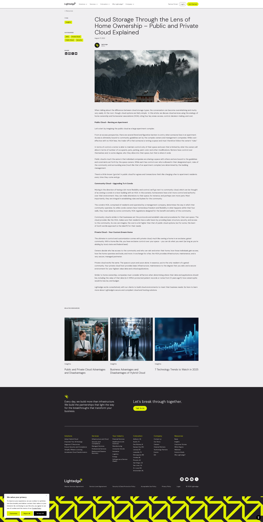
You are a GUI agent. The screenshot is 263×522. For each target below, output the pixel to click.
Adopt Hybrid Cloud (71, 439)
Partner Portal (173, 4)
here (188, 287)
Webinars (177, 450)
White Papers (178, 447)
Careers (156, 444)
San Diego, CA (138, 463)
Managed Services (98, 446)
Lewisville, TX (137, 452)
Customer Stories (180, 444)
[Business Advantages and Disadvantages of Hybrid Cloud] (131, 339)
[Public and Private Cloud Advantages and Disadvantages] (86, 339)
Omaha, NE (136, 457)
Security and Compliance (96, 442)
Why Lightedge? (117, 4)
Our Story (157, 442)
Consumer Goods (118, 449)
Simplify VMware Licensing (73, 450)
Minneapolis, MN (138, 455)
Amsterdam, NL (138, 471)
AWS (67, 37)
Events (156, 452)
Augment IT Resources (72, 444)
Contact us (157, 439)
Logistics (115, 454)
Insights (68, 22)
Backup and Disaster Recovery (99, 452)
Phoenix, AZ (137, 460)
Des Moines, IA (138, 444)
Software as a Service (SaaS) (119, 460)
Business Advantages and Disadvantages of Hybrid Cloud (128, 371)
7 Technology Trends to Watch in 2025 (176, 369)
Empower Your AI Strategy (73, 442)
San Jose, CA (137, 465)
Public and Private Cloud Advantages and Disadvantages (85, 371)
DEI (155, 455)
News (176, 439)
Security (79, 40)
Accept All (40, 513)
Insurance (115, 451)
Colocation (104, 4)
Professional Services (99, 449)
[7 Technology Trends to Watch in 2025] (176, 339)
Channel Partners (159, 447)
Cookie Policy (36, 508)
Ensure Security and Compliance (76, 447)
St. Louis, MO (137, 468)
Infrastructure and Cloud (100, 439)
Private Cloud (76, 37)
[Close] (47, 495)
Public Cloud (70, 40)
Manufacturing (117, 446)
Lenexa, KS (136, 450)
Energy (114, 457)
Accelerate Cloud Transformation (76, 452)
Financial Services (118, 439)
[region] (26, 506)
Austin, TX (136, 442)
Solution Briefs (179, 452)
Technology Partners (161, 450)
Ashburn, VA (137, 439)
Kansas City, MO (138, 447)
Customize (13, 513)
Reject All (27, 513)
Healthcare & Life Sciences (118, 442)
